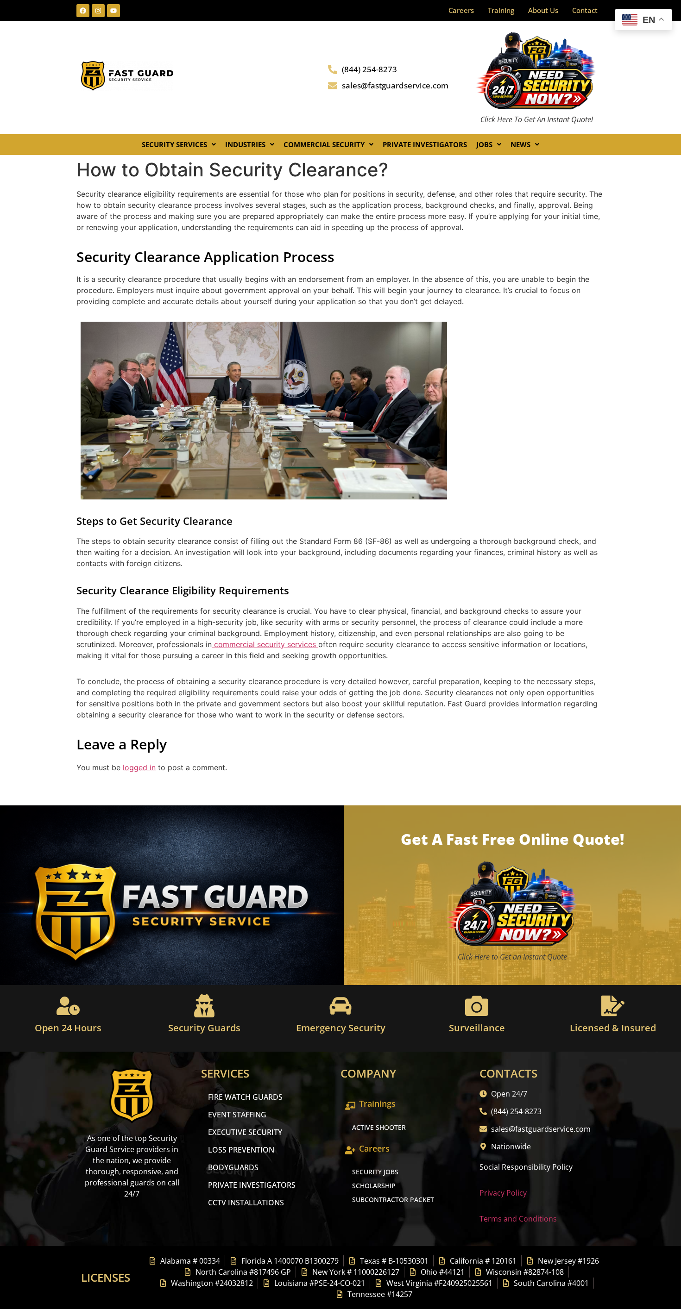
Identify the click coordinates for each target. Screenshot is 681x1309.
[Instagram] (98, 10)
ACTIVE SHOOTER (379, 1127)
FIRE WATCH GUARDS (245, 1097)
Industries (245, 144)
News (520, 144)
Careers (461, 10)
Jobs (484, 144)
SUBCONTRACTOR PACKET (393, 1199)
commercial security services (265, 644)
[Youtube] (113, 10)
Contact (585, 10)
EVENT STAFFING (237, 1115)
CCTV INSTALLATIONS (246, 1202)
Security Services (174, 144)
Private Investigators (425, 144)
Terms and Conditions (518, 1219)
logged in (139, 767)
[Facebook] (82, 10)
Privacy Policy (503, 1193)
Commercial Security (324, 144)
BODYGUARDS (233, 1167)
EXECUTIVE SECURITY (245, 1132)
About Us (543, 10)
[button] (179, 144)
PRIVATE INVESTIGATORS (252, 1185)
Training (501, 10)
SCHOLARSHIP (374, 1185)
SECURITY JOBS (375, 1171)
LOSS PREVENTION (241, 1150)
